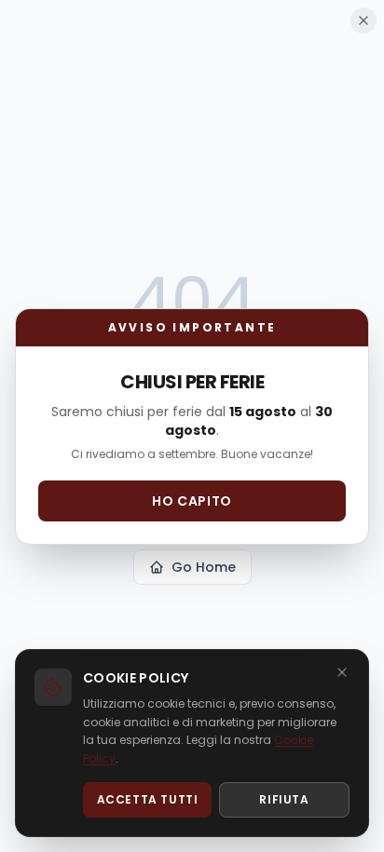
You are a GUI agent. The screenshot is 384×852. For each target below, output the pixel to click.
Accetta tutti (148, 799)
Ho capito (192, 501)
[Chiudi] (342, 672)
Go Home (203, 567)
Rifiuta (284, 799)
